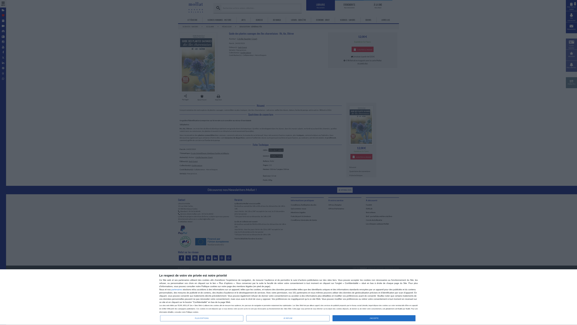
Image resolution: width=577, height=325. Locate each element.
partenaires (176, 289)
